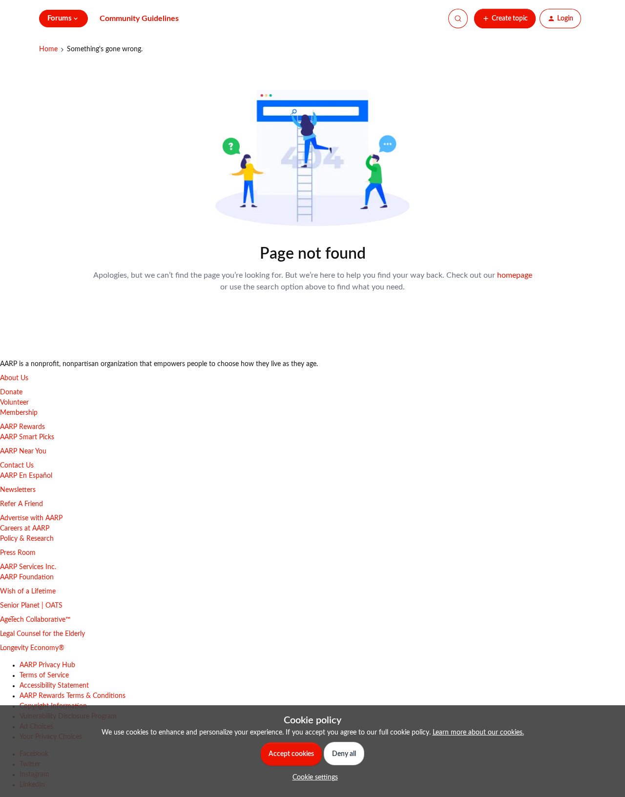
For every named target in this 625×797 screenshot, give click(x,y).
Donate (11, 392)
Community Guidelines (139, 18)
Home (48, 49)
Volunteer (14, 402)
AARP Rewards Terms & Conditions (72, 696)
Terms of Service (44, 675)
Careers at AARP (24, 528)
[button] (505, 18)
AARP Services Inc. (28, 567)
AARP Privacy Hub (47, 665)
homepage (514, 275)
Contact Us (17, 465)
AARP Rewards (22, 427)
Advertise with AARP (31, 518)
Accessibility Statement (54, 685)
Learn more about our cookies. (478, 732)
